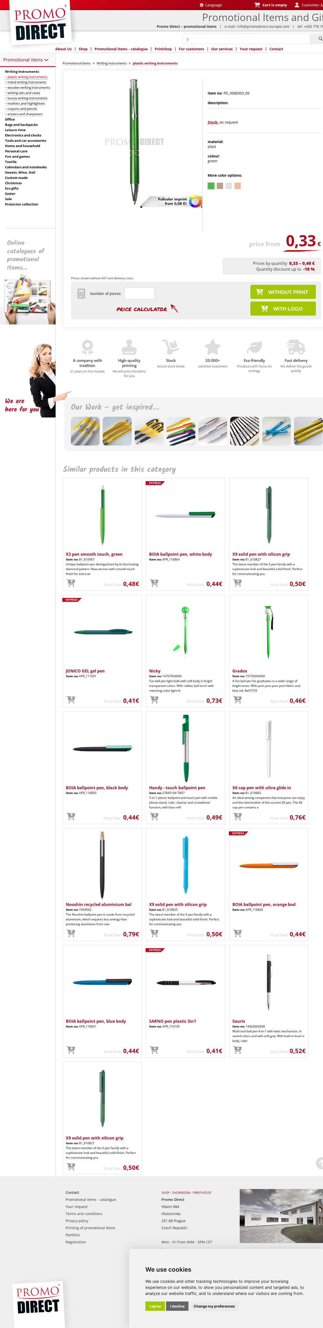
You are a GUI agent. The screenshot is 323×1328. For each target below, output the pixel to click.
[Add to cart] (71, 583)
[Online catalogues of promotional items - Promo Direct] (31, 323)
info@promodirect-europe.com (263, 26)
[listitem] (211, 185)
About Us (63, 48)
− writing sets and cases (22, 92)
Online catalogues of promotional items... (25, 255)
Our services (222, 48)
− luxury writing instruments (26, 98)
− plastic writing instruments (26, 77)
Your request (251, 48)
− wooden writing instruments (27, 87)
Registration (76, 1242)
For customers (191, 48)
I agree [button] (155, 1306)
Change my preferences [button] (214, 1306)
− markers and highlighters (25, 103)
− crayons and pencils (21, 108)
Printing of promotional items (90, 1227)
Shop (83, 48)
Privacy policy (77, 1220)
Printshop (163, 48)
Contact (276, 48)
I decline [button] (177, 1306)
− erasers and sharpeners (24, 114)
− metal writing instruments (25, 82)
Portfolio (73, 1234)
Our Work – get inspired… (115, 407)
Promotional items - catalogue (121, 48)
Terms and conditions (84, 1213)
